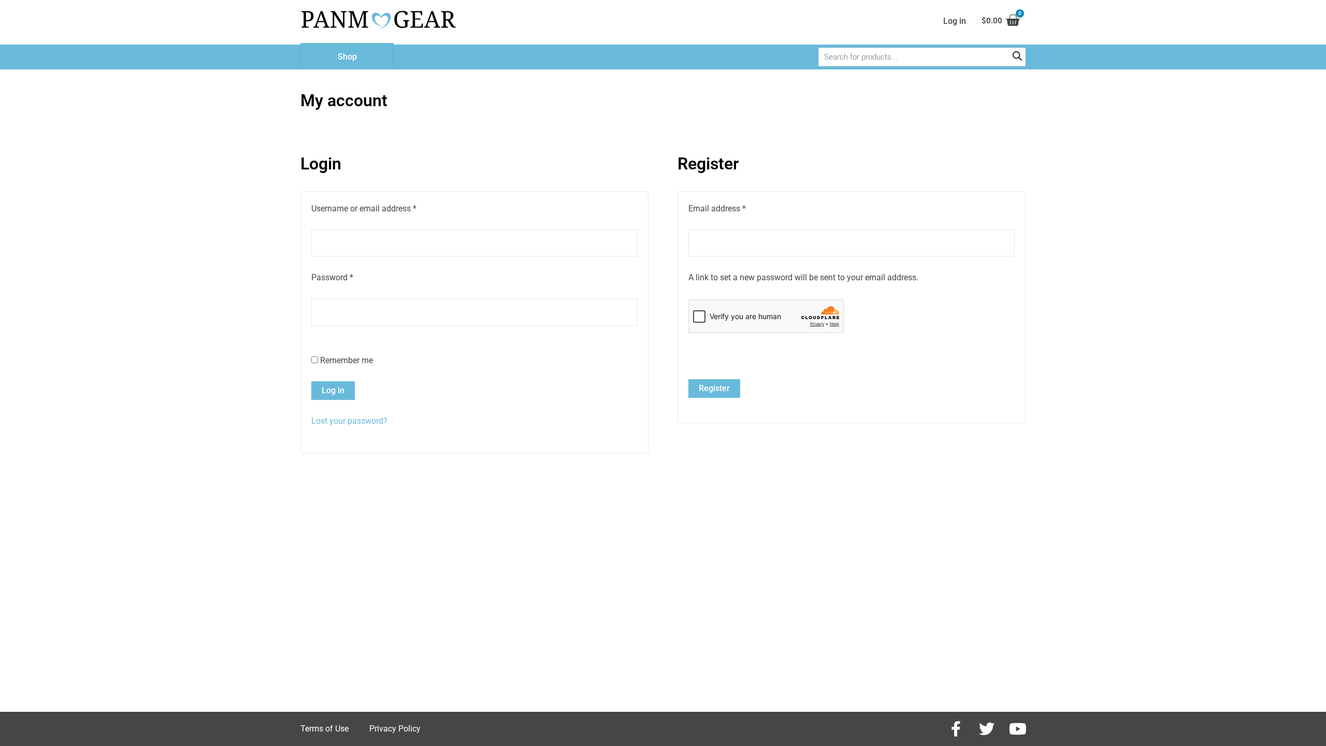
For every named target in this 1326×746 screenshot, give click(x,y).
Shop (347, 57)
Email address (732, 207)
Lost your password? (349, 421)
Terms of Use (324, 729)
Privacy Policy (395, 729)
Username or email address (379, 207)
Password (348, 276)
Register (714, 388)
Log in (333, 390)
